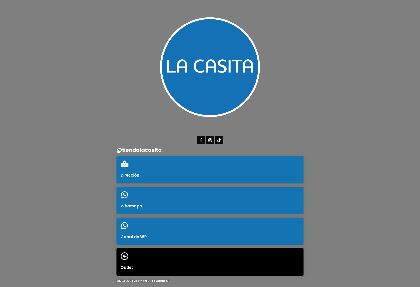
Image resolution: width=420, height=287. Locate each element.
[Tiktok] (219, 140)
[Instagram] (210, 140)
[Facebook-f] (201, 140)
